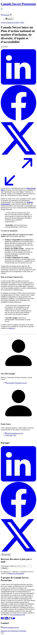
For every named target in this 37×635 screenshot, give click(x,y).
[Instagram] (4, 619)
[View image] (18, 185)
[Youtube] (14, 619)
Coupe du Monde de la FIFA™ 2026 (12, 22)
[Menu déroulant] (10, 15)
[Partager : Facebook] (18, 120)
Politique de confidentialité (15, 573)
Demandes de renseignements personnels (13, 631)
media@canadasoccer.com (10, 627)
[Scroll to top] (2, 633)
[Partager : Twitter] (18, 155)
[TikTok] (9, 619)
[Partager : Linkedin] (18, 84)
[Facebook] (2, 619)
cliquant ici (11, 328)
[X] (11, 619)
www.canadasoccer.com (17, 614)
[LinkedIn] (7, 619)
